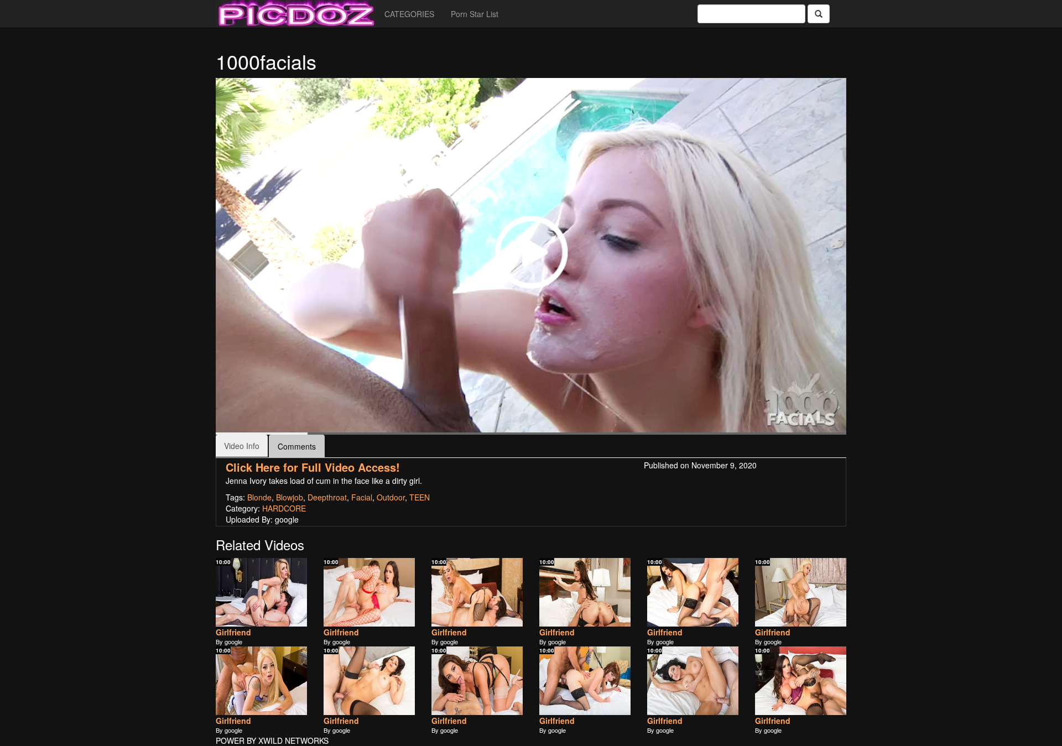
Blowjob (289, 497)
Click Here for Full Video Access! (313, 467)
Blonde (259, 497)
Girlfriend (233, 632)
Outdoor (391, 497)
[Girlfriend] (261, 592)
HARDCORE (284, 508)
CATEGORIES (409, 13)
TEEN (419, 497)
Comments (297, 446)
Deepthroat (327, 497)
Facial (361, 497)
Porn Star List (474, 13)
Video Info (241, 445)
